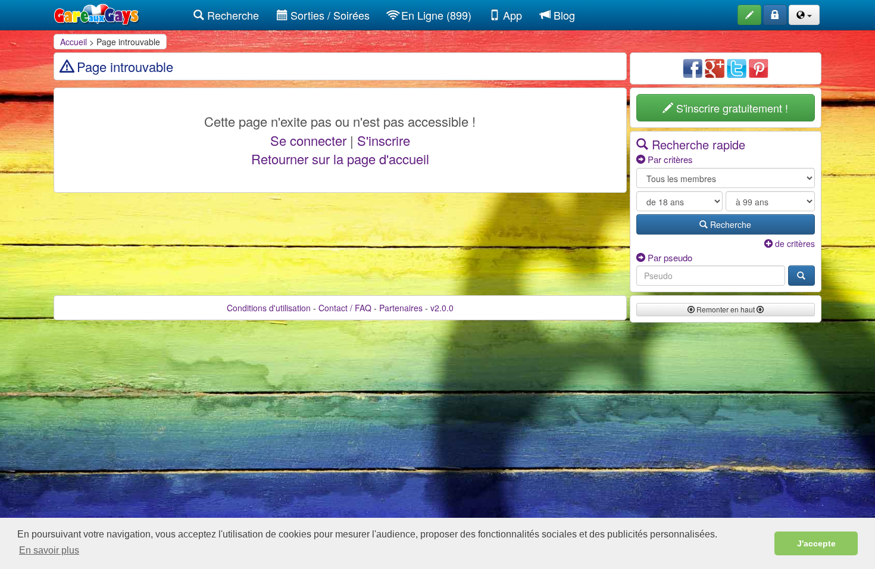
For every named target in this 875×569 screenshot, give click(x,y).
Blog (563, 15)
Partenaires (401, 308)
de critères (794, 243)
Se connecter (308, 140)
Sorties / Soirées (329, 15)
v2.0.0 (442, 308)
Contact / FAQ (344, 308)
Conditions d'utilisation (269, 308)
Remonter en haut (726, 309)
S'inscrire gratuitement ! (730, 107)
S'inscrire (383, 140)
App (511, 15)
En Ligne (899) (434, 15)
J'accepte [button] (816, 543)
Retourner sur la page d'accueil (340, 158)
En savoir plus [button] (49, 550)
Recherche (231, 15)
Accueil (73, 42)
